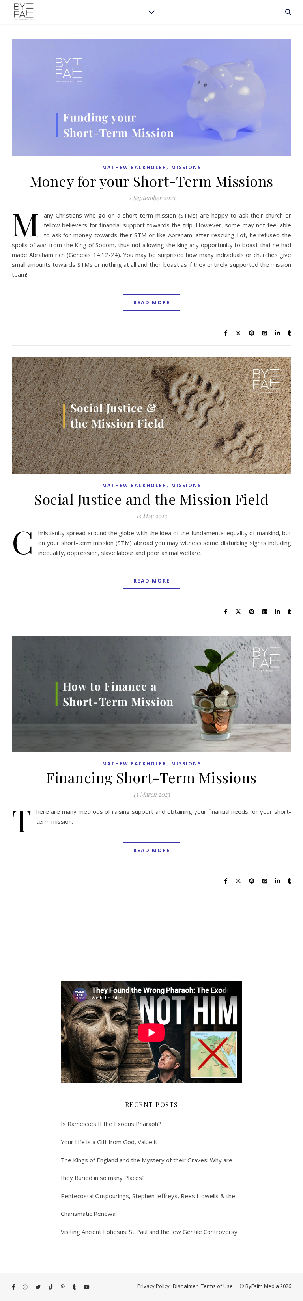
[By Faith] (24, 12)
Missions (186, 167)
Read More (151, 302)
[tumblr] (75, 1286)
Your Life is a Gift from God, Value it (109, 1142)
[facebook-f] (14, 1286)
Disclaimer (185, 1286)
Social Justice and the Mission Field (151, 499)
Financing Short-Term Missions (151, 777)
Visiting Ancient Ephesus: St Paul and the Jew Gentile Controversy (149, 1232)
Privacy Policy (153, 1286)
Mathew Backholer (134, 167)
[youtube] (87, 1286)
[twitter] (39, 1286)
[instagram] (25, 1286)
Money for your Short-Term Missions (151, 180)
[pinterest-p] (63, 1286)
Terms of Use (217, 1286)
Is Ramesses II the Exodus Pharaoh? (111, 1124)
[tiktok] (51, 1286)
